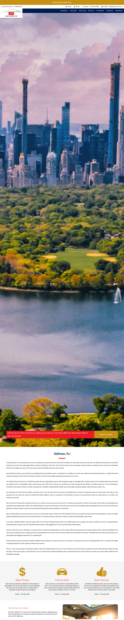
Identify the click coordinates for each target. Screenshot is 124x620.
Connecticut (63, 10)
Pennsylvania (100, 10)
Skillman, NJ (18, 6)
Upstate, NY (110, 10)
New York (91, 10)
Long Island (73, 10)
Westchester (119, 10)
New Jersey (82, 10)
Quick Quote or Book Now (62, 2)
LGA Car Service (7, 6)
